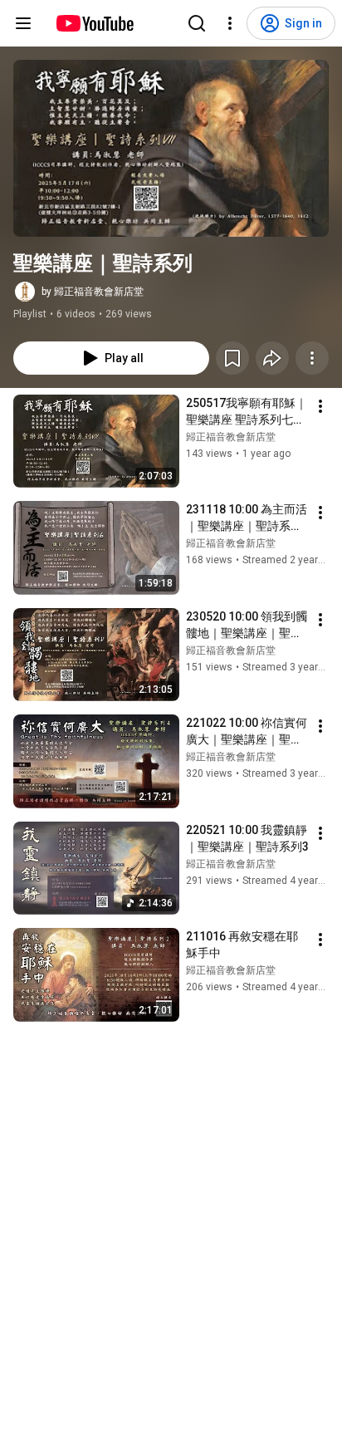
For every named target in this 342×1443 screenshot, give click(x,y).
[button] (171, 148)
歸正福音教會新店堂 (231, 437)
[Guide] (23, 23)
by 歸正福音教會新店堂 (93, 291)
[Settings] (230, 23)
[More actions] (312, 358)
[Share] (272, 358)
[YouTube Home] (94, 23)
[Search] (197, 23)
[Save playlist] (232, 358)
